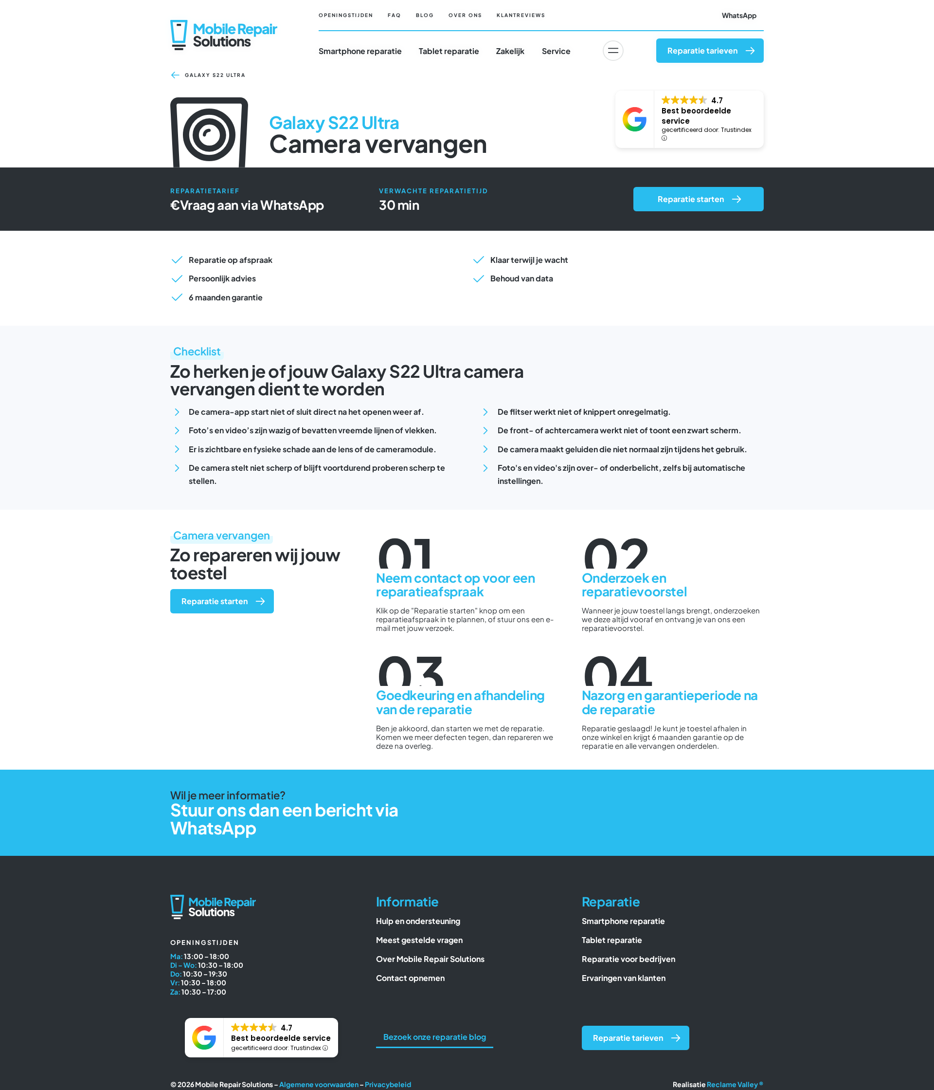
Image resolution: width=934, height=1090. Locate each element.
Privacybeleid (388, 1084)
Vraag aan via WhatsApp (252, 205)
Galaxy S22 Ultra (215, 75)
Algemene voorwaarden (319, 1084)
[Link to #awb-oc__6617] (613, 50)
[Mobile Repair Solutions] (223, 23)
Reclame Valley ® (735, 1084)
